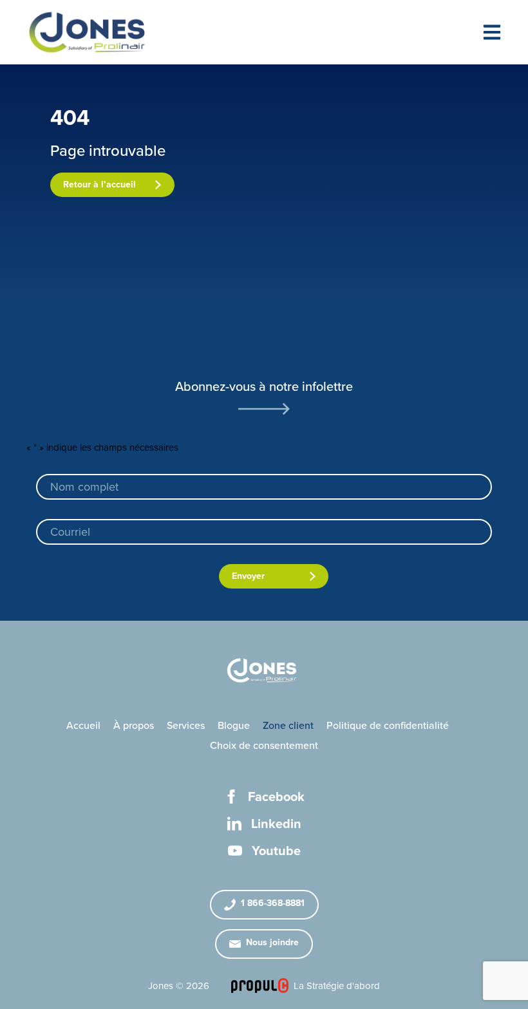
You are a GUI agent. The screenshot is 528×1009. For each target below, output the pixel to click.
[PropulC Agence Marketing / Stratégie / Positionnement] (259, 985)
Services (186, 726)
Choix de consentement (264, 745)
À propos (133, 726)
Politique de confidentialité (387, 726)
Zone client (288, 726)
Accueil (83, 726)
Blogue (234, 726)
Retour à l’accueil (99, 184)
